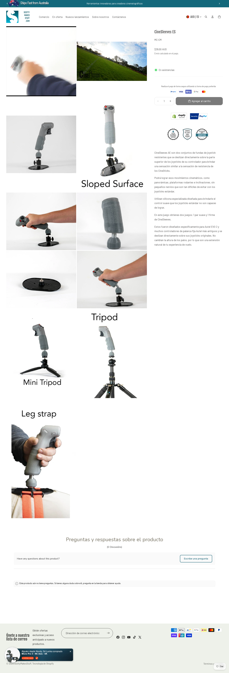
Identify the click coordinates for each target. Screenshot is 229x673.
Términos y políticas (213, 663)
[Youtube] (129, 637)
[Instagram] (123, 637)
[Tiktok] (134, 637)
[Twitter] (140, 637)
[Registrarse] (108, 633)
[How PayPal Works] (199, 116)
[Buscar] (206, 16)
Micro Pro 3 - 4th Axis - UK (34, 653)
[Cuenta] (212, 16)
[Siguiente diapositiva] (219, 3)
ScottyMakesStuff (22, 663)
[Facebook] (118, 637)
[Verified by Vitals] (36, 658)
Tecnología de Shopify (43, 663)
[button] (196, 558)
